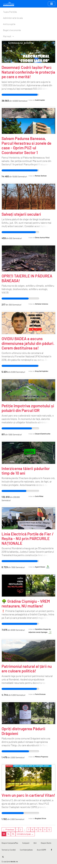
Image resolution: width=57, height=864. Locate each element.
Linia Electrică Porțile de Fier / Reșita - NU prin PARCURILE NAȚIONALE (28, 538)
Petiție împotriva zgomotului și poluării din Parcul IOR (28, 408)
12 (49, 829)
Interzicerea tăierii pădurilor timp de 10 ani (26, 470)
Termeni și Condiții (9, 850)
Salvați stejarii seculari (21, 214)
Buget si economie (12, 30)
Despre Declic (46, 843)
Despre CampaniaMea (10, 843)
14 (8, 834)
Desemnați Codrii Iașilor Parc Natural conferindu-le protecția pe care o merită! (28, 72)
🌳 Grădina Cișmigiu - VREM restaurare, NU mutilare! (26, 603)
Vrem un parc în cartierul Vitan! (28, 795)
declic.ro (14, 861)
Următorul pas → (25, 834)
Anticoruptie (9, 24)
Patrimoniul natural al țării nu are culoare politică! (27, 668)
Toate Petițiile (10, 12)
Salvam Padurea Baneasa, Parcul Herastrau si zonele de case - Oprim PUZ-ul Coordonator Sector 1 (26, 145)
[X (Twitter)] (3, 856)
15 (13, 834)
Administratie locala (13, 18)
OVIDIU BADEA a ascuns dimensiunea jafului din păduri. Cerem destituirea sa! (28, 343)
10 (40, 829)
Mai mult (7, 36)
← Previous (8, 829)
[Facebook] (51, 849)
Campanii (25, 843)
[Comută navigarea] (51, 4)
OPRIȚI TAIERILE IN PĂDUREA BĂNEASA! (27, 278)
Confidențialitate (26, 850)
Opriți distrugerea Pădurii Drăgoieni (23, 731)
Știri (35, 843)
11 (45, 829)
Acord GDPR (41, 850)
